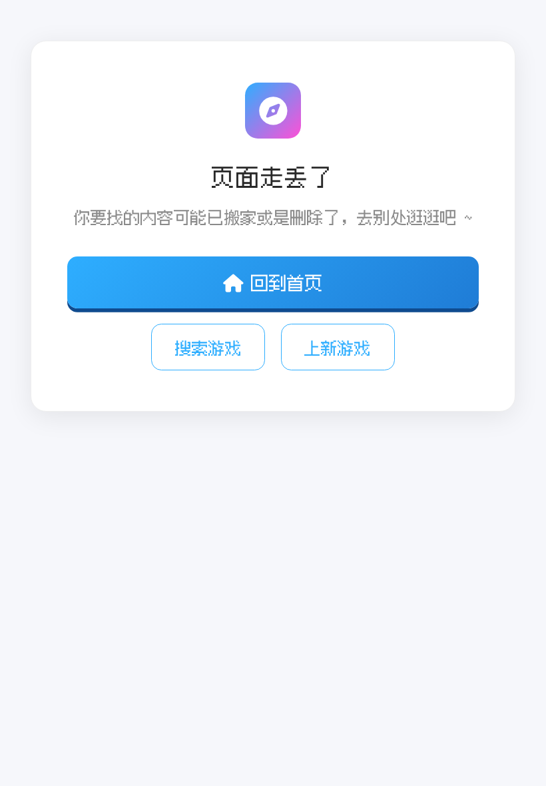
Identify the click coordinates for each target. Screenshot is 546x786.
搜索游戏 (208, 347)
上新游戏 (337, 347)
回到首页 (287, 282)
